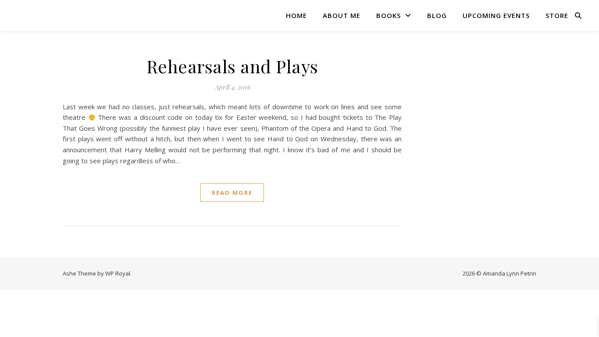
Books (388, 15)
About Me (341, 15)
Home (296, 15)
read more (232, 193)
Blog (437, 15)
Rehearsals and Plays (232, 66)
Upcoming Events (496, 15)
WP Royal (117, 273)
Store (557, 15)
